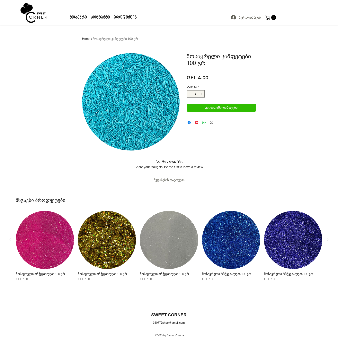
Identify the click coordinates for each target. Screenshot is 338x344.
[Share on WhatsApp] (204, 122)
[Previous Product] (10, 239)
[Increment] (201, 93)
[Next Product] (327, 239)
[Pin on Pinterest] (196, 122)
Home (86, 38)
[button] (271, 17)
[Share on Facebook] (189, 122)
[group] (169, 246)
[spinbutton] (195, 93)
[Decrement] (189, 93)
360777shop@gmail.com (169, 322)
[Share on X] (211, 122)
